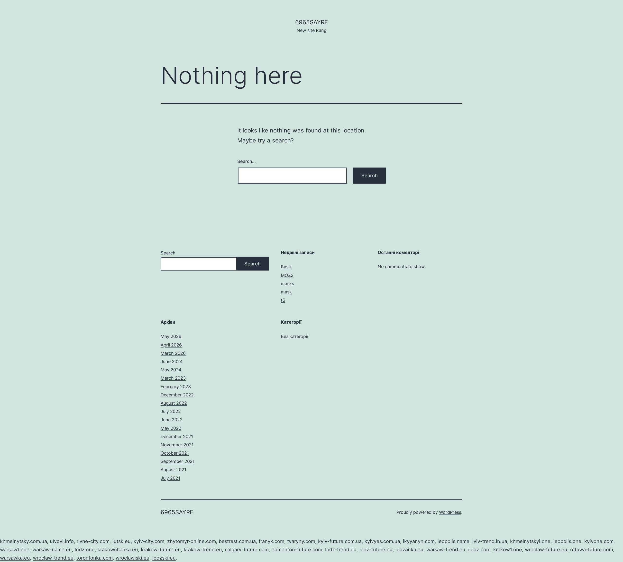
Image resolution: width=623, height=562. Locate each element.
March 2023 (173, 378)
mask (286, 291)
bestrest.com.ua (237, 541)
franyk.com (271, 541)
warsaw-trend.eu (445, 550)
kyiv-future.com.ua (340, 541)
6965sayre (311, 22)
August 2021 (173, 469)
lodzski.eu (164, 558)
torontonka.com (94, 558)
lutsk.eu (121, 541)
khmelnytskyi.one (530, 541)
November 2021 (177, 444)
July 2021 (170, 478)
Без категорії (294, 336)
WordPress (450, 512)
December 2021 (177, 436)
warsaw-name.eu (52, 550)
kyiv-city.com (149, 541)
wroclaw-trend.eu (53, 558)
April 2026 (171, 344)
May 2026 (171, 336)
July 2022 (171, 411)
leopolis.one (567, 541)
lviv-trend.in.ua (489, 541)
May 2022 (171, 428)
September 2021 (177, 461)
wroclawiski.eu (132, 558)
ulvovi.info (62, 541)
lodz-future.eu (376, 550)
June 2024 (172, 361)
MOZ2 (287, 275)
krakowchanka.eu (118, 550)
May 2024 (171, 369)
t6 (283, 300)
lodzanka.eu (409, 550)
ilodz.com (479, 550)
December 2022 (177, 394)
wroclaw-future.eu (546, 550)
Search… (246, 161)
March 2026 (173, 353)
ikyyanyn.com (419, 541)
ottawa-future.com (591, 550)
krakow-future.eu (161, 550)
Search (168, 252)
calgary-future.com (247, 550)
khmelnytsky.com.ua (23, 541)
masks (287, 283)
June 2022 (172, 419)
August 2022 (174, 403)
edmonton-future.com (297, 550)
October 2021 (175, 453)
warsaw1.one (14, 550)
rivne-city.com (93, 541)
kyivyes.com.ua (382, 541)
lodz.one (85, 550)
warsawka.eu (15, 558)
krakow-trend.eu (203, 550)
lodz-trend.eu (341, 550)
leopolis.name (453, 541)
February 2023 (176, 386)
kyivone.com (599, 541)
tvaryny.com (301, 541)
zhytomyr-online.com (191, 541)
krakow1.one (507, 550)
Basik (286, 266)
